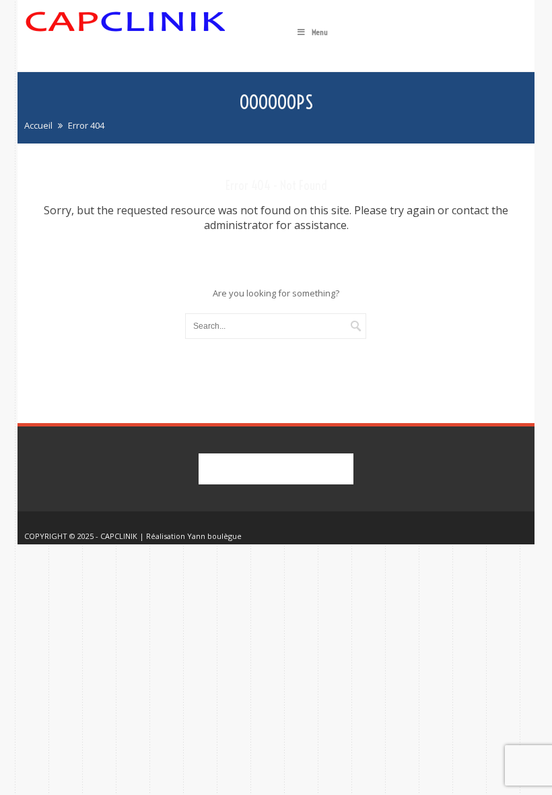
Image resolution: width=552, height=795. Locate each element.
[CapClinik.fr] (125, 34)
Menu (320, 32)
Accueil (38, 125)
